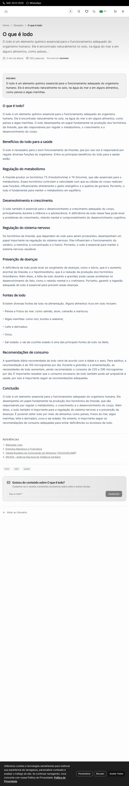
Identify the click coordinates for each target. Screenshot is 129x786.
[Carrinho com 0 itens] (115, 11)
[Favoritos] (86, 11)
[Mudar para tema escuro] (94, 11)
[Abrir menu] (123, 11)
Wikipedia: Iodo (14, 444)
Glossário (18, 25)
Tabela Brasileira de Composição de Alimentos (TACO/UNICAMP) (41, 452)
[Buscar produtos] (79, 11)
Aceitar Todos (116, 773)
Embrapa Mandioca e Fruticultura (24, 448)
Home (6, 25)
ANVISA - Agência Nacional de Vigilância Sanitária (33, 456)
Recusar (100, 773)
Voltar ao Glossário (17, 512)
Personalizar (84, 773)
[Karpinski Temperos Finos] (6, 11)
